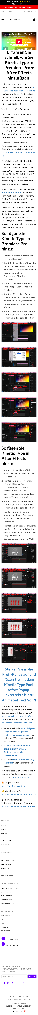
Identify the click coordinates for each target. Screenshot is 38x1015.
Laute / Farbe (6, 840)
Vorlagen (5, 844)
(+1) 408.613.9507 (12, 940)
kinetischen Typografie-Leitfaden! (17, 722)
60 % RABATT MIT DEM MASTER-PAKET (19, 7)
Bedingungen (23, 996)
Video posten (6, 892)
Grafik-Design (6, 899)
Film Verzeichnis (7, 861)
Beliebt (4, 825)
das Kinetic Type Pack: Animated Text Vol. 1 (19, 90)
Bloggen (4, 857)
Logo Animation (7, 903)
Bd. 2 (11, 192)
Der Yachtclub (7, 915)
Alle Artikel (5, 872)
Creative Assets (7, 876)
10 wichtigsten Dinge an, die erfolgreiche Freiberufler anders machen (19, 731)
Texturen (5, 833)
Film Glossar (6, 864)
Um (2, 919)
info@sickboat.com (12, 945)
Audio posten (6, 896)
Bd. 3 (18, 192)
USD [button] (10, 12)
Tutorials (5, 868)
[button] (24, 11)
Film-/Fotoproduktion (10, 888)
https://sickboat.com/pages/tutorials (19, 806)
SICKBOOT (16, 19)
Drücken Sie (5, 931)
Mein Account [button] (31, 11)
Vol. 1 (4, 192)
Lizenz (12, 996)
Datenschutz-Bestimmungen (19, 1000)
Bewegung (5, 837)
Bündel (3, 829)
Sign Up (32, 976)
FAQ (2, 923)
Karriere (4, 927)
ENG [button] (3, 12)
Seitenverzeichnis (19, 1003)
